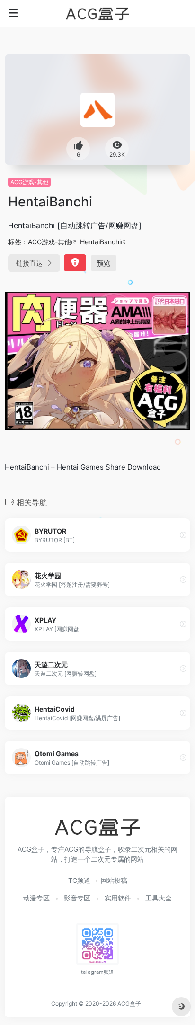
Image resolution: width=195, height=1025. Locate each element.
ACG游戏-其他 (29, 182)
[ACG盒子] (97, 13)
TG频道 (79, 880)
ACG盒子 (129, 1003)
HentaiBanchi (100, 242)
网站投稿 (114, 880)
